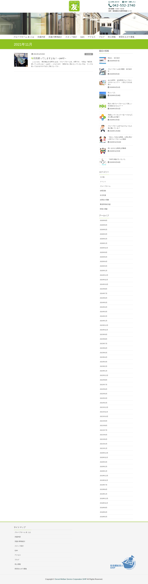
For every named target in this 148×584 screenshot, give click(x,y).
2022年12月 (104, 375)
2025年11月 (104, 248)
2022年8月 (103, 380)
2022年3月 (103, 398)
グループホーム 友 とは (23, 532)
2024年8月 (103, 289)
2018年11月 (104, 503)
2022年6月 (103, 389)
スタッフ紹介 (19, 546)
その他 (102, 177)
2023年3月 (103, 362)
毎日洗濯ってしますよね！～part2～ (50, 58)
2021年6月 (103, 435)
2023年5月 (103, 352)
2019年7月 (103, 485)
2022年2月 (103, 403)
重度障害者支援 (105, 204)
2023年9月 (103, 334)
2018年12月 (104, 498)
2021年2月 (103, 444)
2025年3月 (103, 266)
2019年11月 (104, 480)
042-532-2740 (123, 5)
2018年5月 (103, 517)
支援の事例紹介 (20, 541)
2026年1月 (103, 243)
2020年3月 (103, 462)
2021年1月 (103, 448)
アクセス (18, 555)
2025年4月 (103, 261)
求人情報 (18, 564)
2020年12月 (104, 453)
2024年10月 (104, 284)
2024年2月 (103, 316)
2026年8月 (103, 220)
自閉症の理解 (104, 200)
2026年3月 (103, 234)
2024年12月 (104, 275)
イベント (103, 181)
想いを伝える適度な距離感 (117, 148)
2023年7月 (103, 343)
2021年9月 (103, 421)
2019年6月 (103, 489)
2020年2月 (103, 466)
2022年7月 (103, 384)
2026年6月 (103, 225)
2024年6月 (103, 298)
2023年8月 (103, 339)
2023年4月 (103, 357)
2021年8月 (103, 425)
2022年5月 (103, 394)
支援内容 (18, 537)
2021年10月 (104, 416)
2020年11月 (104, 457)
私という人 (111, 92)
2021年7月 (103, 430)
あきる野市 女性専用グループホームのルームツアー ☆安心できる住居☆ (120, 82)
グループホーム (105, 186)
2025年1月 (103, 270)
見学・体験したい (130, 2)
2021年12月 (104, 407)
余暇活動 (103, 191)
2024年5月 (103, 302)
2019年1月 (103, 494)
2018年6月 (103, 512)
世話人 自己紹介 (114, 58)
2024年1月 (103, 321)
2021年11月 (104, 412)
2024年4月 (103, 307)
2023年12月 (104, 325)
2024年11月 (104, 280)
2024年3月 (103, 311)
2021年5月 (103, 439)
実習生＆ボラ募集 (21, 569)
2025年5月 (103, 257)
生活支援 (88, 54)
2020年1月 (103, 471)
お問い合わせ (114, 2)
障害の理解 (103, 209)
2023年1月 (103, 371)
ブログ (17, 560)
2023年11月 (104, 330)
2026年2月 (103, 239)
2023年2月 (103, 366)
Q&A (16, 550)
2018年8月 (103, 507)
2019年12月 (104, 475)
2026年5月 (103, 229)
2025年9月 (103, 252)
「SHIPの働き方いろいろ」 (117, 159)
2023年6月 (103, 348)
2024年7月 (103, 293)
